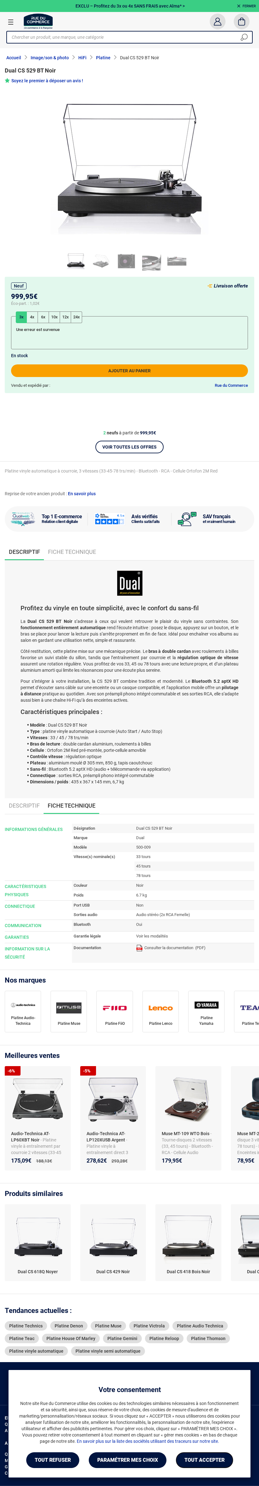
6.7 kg (141, 895)
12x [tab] (65, 317)
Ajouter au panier (129, 370)
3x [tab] (21, 317)
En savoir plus (82, 493)
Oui (139, 924)
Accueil (13, 57)
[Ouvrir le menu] (11, 22)
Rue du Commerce (231, 385)
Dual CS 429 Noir (113, 1271)
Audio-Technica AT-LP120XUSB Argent (106, 1136)
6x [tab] (43, 317)
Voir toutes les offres (129, 447)
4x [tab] (32, 317)
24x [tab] (76, 317)
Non (139, 905)
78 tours (143, 875)
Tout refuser (53, 1460)
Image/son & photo (50, 57)
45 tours (143, 866)
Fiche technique (72, 552)
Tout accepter (204, 1460)
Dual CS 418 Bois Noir (188, 1271)
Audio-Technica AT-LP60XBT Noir (30, 1136)
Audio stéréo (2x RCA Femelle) (163, 914)
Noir (139, 885)
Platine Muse (69, 1023)
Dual (140, 837)
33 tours (143, 856)
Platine (103, 57)
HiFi (82, 57)
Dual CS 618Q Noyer (38, 1271)
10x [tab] (54, 317)
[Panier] (242, 21)
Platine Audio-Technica (23, 1021)
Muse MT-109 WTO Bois (186, 1133)
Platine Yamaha (206, 1021)
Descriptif (24, 805)
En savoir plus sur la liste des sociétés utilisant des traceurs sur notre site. (148, 1441)
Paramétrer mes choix (127, 1460)
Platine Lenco (160, 1023)
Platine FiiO (115, 1023)
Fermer (249, 6)
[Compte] (217, 21)
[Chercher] (244, 37)
